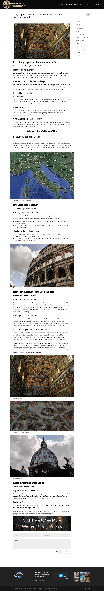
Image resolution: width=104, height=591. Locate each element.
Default (79, 55)
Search (87, 14)
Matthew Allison (18, 20)
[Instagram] (89, 589)
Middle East (80, 34)
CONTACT (96, 4)
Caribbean (79, 28)
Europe (28, 20)
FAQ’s (76, 4)
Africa (78, 22)
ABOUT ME (68, 4)
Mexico (78, 25)
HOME (61, 4)
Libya (38, 508)
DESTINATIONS (84, 4)
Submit (67, 552)
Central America (81, 40)
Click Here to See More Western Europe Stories (42, 523)
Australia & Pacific (82, 37)
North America (81, 47)
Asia (77, 31)
